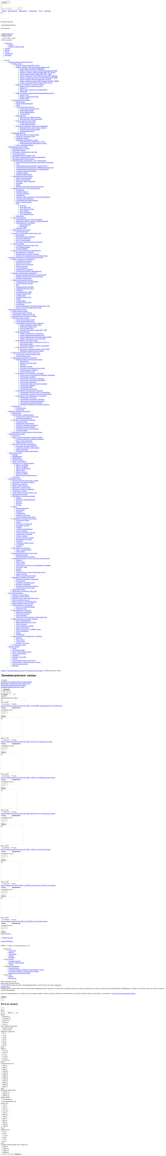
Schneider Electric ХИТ (23, 294)
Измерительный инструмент (25, 556)
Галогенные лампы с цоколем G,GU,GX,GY (34, 342)
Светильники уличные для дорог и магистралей (35, 394)
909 (5, 1122)
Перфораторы (16, 458)
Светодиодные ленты (23, 356)
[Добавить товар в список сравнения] (2, 712)
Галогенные (20, 409)
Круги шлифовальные (23, 620)
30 (4, 1041)
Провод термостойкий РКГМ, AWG (28, 65)
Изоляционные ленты (27, 131)
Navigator (7, 1018)
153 (5, 1105)
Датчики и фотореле (22, 193)
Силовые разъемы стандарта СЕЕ (27, 245)
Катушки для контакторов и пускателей (29, 242)
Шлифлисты (20, 634)
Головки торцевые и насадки (25, 532)
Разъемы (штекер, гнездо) (24, 442)
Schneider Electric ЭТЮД (24, 292)
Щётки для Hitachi (22, 473)
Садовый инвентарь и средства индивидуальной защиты (31, 558)
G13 (5, 1056)
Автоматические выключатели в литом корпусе (31, 166)
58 (4, 1045)
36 (4, 1043)
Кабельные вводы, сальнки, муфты (27, 134)
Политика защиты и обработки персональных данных (26, 969)
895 (5, 1120)
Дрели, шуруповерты (19, 461)
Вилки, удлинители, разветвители (23, 259)
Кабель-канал (20, 102)
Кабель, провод (17, 64)
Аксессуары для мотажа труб (29, 109)
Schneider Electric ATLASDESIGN (27, 281)
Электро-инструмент (15, 453)
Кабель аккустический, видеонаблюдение (33, 90)
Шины (18, 185)
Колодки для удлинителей (24, 264)
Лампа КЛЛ (8, 1028)
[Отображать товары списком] (6, 692)
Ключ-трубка (20, 510)
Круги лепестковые (22, 627)
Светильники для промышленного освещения (31, 396)
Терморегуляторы (22, 192)
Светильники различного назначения (24, 358)
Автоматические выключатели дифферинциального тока (35, 167)
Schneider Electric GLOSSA (25, 287)
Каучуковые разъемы (23, 247)
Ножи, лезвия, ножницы (20, 486)
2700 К (6, 1092)
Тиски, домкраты (21, 531)
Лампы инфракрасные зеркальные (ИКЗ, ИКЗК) (36, 337)
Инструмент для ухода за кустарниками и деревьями (33, 565)
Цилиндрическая (9, 1101)
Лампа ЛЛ (7, 1030)
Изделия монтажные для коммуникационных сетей (33, 306)
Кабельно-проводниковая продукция (20, 62)
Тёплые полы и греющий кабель (23, 415)
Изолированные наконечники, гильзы (32, 141)
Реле (17, 204)
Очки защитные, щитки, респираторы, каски (31, 572)
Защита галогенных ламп (28, 363)
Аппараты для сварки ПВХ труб (26, 446)
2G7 (5, 1050)
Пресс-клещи (20, 551)
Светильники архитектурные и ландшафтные (35, 392)
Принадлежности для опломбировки (24, 601)
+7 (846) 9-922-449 (7, 34)
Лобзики (15, 454)
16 (4, 1133)
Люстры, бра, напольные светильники (32, 380)
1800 (5, 1075)
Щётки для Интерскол (23, 468)
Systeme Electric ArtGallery (24, 283)
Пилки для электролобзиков (25, 607)
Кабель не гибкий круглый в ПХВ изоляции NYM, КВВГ (39, 77)
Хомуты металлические (20, 664)
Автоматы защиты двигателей (26, 171)
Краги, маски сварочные (24, 441)
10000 (6, 1148)
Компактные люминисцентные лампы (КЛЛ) (35, 349)
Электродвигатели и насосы (21, 230)
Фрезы (18, 633)
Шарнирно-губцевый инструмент (23, 577)
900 (5, 1069)
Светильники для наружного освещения (29, 390)
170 (5, 1109)
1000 (5, 1146)
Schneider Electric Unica (23, 297)
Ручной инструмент (15, 479)
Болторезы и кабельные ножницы (27, 586)
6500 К (6, 1096)
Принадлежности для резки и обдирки (25, 619)
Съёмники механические (24, 529)
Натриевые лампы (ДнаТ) (28, 326)
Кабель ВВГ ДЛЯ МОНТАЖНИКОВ (32, 69)
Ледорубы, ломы (21, 567)
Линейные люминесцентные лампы (32, 351)
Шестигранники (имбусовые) (25, 517)
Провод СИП (24, 95)
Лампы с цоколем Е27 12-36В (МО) (31, 333)
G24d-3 (6, 1060)
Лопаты (18, 569)
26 (4, 1039)
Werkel (18, 299)
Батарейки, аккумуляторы (20, 596)
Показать (8, 1154)
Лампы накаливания (23, 332)
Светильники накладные (28, 382)
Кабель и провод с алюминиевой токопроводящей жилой (35, 93)
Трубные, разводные (23, 515)
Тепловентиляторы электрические (27, 429)
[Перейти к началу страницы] (2, 999)
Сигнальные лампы (18, 154)
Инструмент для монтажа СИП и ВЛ (24, 591)
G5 (5, 1054)
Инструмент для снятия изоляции (23, 482)
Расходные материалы (15, 593)
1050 (5, 1071)
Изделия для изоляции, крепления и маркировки (32, 126)
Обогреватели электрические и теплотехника (27, 432)
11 (4, 1035)
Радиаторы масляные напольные (27, 425)
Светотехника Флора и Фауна (22, 313)
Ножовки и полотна (22, 525)
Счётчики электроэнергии (24, 198)
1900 (5, 1077)
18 (4, 1037)
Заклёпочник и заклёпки (24, 534)
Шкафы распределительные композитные (30, 186)
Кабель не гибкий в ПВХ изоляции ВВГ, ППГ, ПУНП (37, 72)
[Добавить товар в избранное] (6, 712)
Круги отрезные (21, 624)
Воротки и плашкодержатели (25, 499)
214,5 (5, 1111)
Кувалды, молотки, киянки (25, 537)
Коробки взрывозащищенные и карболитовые (31, 275)
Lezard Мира (20, 304)
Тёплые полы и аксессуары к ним (27, 416)
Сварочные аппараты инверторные (27, 448)
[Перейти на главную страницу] (5, 18)
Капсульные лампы (26, 344)
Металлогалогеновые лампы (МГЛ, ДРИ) (33, 330)
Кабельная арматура (18, 133)
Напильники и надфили (24, 539)
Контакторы (20, 235)
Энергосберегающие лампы (25, 321)
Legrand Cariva (21, 295)
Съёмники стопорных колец (25, 582)
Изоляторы (23, 226)
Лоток (18, 105)
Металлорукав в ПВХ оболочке (30, 117)
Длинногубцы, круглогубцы (25, 588)
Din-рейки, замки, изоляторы (25, 181)
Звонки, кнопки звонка (23, 202)
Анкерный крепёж (18, 650)
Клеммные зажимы (22, 138)
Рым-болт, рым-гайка (19, 657)
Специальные (20, 513)
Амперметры (20, 195)
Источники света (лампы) (20, 318)
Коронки (19, 638)
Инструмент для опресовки (21, 548)
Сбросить (18, 1154)
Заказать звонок (6, 35)
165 (5, 1107)
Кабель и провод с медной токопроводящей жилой (32, 67)
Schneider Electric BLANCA (25, 288)
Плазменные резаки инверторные (27, 451)
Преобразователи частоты (20, 148)
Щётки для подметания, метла (26, 576)
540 (5, 1065)
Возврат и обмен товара (16, 46)
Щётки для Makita (22, 467)
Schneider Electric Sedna (23, 302)
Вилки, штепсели (22, 266)
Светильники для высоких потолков (32, 399)
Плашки (19, 505)
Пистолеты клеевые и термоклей (23, 489)
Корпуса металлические (24, 178)
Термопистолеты (17, 460)
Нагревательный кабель (24, 418)
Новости (11, 45)
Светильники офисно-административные (33, 384)
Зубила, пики (20, 641)
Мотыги (19, 570)
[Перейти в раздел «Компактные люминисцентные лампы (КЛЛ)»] (16, 682)
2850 (5, 1081)
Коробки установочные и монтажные (24, 273)
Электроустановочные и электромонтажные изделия (25, 257)
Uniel (5, 1022)
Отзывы (7, 48)
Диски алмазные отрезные (24, 626)
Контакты (8, 55)
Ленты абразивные (22, 631)
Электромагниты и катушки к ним (23, 155)
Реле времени (24, 211)
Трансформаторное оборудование (23, 159)
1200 (5, 1073)
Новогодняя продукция (20, 311)
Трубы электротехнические (25, 107)
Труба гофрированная (27, 112)
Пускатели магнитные (23, 238)
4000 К (6, 1094)
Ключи (14, 506)
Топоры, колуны (21, 574)
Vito (5, 1024)
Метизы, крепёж (13, 646)
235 (5, 1113)
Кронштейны (24, 361)
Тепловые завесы (21, 430)
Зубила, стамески (21, 536)
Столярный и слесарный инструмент (24, 518)
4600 (5, 1086)
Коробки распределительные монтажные (29, 276)
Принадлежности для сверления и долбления (27, 636)
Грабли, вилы (20, 563)
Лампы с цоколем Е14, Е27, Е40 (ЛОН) (33, 339)
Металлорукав (21, 115)
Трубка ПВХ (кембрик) (27, 124)
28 (4, 1141)
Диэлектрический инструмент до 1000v (25, 480)
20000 (6, 1152)
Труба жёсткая (24, 114)
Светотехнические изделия (17, 309)
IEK (17, 285)
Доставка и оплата (14, 961)
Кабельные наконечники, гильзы (27, 140)
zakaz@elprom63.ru (7, 941)
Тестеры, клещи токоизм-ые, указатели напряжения (33, 197)
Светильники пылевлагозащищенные (32, 401)
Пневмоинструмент (18, 589)
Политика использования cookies (19, 973)
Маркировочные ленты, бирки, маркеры (33, 128)
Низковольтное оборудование (18, 147)
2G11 (5, 1052)
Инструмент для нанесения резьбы (23, 496)
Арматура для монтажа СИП (25, 136)
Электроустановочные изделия (22, 280)
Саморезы (15, 655)
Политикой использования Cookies (123, 993)
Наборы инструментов (19, 484)
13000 (6, 1150)
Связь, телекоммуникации (24, 145)
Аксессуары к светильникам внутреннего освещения (37, 375)
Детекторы (15, 477)
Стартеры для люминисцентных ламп (32, 368)
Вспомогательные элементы (25, 237)
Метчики (19, 503)
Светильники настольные (28, 389)
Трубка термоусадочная (27, 122)
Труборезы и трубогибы (24, 524)
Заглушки (19, 183)
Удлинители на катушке (24, 261)
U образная (7, 1099)
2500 (5, 1079)
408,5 (5, 1114)
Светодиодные (21, 408)
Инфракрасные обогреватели (25, 427)
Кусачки (19, 546)
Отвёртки (19, 541)
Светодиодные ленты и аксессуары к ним (26, 352)
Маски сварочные (22, 449)
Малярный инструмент (19, 494)
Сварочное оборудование (16, 434)
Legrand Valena (21, 301)
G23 (5, 1058)
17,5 (5, 1135)
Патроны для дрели (22, 643)
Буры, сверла (20, 640)
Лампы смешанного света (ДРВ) (30, 325)
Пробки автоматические (24, 174)
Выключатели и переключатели (26, 475)
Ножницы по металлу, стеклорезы (27, 579)
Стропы (14, 659)
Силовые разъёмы (18, 243)
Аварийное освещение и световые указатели (34, 404)
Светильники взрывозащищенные (31, 403)
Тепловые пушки (21, 422)
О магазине (8, 43)
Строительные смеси (19, 645)
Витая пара (23, 91)
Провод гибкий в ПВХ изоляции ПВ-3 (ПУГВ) (35, 79)
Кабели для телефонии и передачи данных (30, 84)
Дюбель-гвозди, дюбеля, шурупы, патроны (26, 662)
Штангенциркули (22, 555)
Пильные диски (21, 608)
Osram (6, 1020)
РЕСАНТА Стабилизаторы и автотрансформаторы (29, 157)
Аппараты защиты (22, 173)
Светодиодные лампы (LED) (25, 320)
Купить (4, 716)
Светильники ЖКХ (26, 387)
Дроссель (23, 365)
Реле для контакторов (23, 240)
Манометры (20, 216)
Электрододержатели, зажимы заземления (30, 439)
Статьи (7, 52)
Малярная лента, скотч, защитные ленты (25, 598)
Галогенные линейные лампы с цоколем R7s (34, 345)
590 (5, 1116)
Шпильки (15, 665)
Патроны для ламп (26, 366)
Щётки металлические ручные (26, 622)
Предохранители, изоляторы (25, 223)
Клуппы (19, 501)
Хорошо (4, 997)
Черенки (19, 560)
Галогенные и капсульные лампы (27, 340)
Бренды (7, 50)
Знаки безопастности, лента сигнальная (29, 219)
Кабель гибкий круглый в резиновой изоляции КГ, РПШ (38, 70)
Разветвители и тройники (24, 269)
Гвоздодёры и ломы (22, 520)
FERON (6, 1016)
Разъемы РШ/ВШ (21, 249)
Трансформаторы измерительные (27, 200)
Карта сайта (12, 978)
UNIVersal (19, 290)
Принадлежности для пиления (22, 605)
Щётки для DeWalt (22, 465)
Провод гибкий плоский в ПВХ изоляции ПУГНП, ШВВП (39, 81)
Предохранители (25, 224)
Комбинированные (22, 508)
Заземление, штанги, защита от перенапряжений (32, 221)
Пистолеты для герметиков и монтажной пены (31, 617)
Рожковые (19, 512)
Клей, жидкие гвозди (23, 614)
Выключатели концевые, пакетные (27, 254)
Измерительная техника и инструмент (24, 553)
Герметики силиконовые (24, 612)
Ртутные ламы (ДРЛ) (27, 328)
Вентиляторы (16, 413)
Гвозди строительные (19, 653)
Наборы (18, 498)
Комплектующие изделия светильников (29, 359)
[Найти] (20, 8)
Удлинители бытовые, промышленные (29, 271)
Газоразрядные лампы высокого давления (30, 323)
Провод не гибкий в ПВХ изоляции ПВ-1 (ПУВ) (36, 83)
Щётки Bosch (20, 470)
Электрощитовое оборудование (22, 176)
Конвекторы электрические (25, 423)
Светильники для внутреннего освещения (30, 373)
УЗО (17, 164)
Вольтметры (20, 190)
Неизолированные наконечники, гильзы (33, 143)
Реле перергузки (25, 207)
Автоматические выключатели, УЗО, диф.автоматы (29, 160)
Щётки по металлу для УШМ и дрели (28, 629)
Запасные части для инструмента (23, 463)
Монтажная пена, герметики (21, 610)
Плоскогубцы (20, 581)
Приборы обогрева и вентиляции (19, 411)
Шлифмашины (17, 456)
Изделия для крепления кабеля (30, 129)
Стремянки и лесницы (19, 491)
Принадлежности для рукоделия (22, 603)
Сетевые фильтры (22, 268)
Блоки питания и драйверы (29, 370)
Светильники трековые (27, 385)
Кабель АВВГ (24, 98)
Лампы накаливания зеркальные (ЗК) (32, 335)
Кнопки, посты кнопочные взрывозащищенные (32, 256)
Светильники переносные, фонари (23, 314)
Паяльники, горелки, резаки (21, 487)
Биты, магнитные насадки (20, 600)
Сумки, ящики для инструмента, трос (24, 492)
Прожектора (16, 406)
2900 (5, 1083)
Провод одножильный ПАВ (29, 96)
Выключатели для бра (23, 262)
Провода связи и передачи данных (31, 86)
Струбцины (20, 544)
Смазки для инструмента (20, 595)
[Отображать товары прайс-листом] (9, 692)
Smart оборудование (18, 150)
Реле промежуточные (27, 209)
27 (4, 1139)
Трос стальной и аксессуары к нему (24, 660)
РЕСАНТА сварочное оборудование (24, 444)
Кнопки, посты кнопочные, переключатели (26, 250)
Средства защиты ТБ (19, 217)
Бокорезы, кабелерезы (23, 584)
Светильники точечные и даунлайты (32, 378)
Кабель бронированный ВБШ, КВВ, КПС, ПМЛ (36, 74)
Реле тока (23, 205)
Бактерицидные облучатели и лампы (24, 316)
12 (4, 1131)
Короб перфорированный (24, 103)
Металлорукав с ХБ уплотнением (31, 119)
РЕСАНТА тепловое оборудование (23, 420)
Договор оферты (13, 968)
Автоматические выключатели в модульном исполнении (35, 162)
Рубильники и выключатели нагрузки (24, 152)
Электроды (16, 435)
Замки (14, 648)
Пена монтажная (21, 615)
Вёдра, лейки (20, 562)
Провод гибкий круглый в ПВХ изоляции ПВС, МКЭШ (38, 76)
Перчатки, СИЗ (21, 228)
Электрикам (9, 53)
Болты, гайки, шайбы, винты (21, 652)
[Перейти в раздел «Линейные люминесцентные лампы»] (13, 685)
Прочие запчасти (21, 472)
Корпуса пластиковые (23, 179)
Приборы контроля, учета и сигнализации (26, 188)
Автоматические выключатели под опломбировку (32, 169)
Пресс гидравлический (23, 550)
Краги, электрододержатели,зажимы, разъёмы (27, 437)
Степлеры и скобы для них (25, 543)
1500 (5, 1126)
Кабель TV (23, 88)
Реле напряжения (25, 212)
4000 (5, 1084)
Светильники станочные (28, 397)
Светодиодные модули (27, 371)
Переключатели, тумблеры (25, 252)
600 (5, 1067)
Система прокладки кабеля (21, 100)
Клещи (18, 522)
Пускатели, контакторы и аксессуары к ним (26, 233)
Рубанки (19, 527)
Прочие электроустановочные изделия (28, 307)
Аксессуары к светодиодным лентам (28, 354)
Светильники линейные (28, 377)
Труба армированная (27, 110)
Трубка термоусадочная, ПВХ (26, 121)
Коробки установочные (24, 278)
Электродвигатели (22, 231)
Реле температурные (26, 214)
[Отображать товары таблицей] (2, 692)
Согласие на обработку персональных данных (23, 971)
